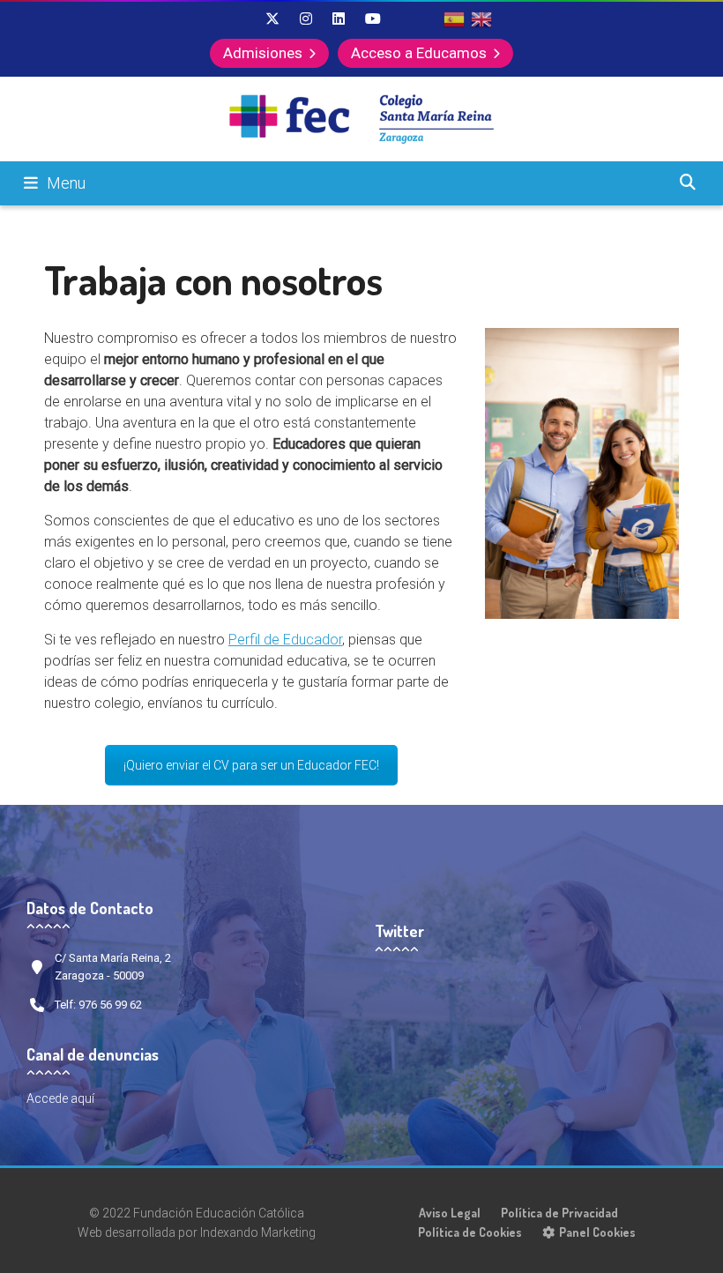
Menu (66, 183)
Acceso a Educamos (419, 53)
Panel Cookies (597, 1232)
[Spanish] (454, 18)
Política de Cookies (470, 1232)
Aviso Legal (450, 1212)
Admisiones (262, 53)
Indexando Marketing (258, 1232)
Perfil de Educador (285, 639)
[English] (482, 18)
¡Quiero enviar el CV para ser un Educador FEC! (251, 765)
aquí (82, 1098)
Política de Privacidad (559, 1212)
